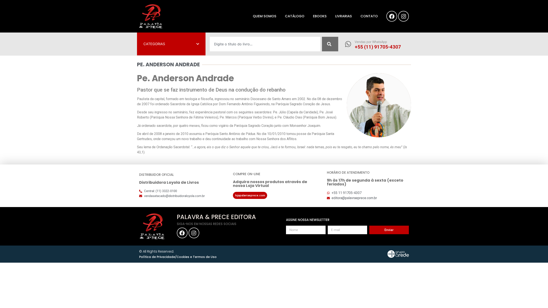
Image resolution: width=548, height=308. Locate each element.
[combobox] (265, 44)
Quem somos (264, 16)
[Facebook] (391, 16)
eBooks (320, 16)
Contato (369, 16)
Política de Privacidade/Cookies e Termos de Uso (178, 257)
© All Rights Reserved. (156, 251)
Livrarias (343, 16)
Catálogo (294, 16)
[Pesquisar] (330, 44)
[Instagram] (403, 16)
